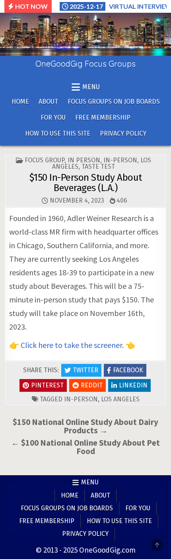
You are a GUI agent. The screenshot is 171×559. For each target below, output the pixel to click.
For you (53, 117)
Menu (90, 482)
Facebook (128, 370)
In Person (84, 160)
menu (91, 87)
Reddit (92, 385)
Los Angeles (120, 399)
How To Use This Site (57, 133)
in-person (81, 399)
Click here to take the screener (71, 345)
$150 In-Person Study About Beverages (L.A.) (85, 183)
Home (20, 101)
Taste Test (98, 166)
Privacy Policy (123, 133)
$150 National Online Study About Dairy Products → (85, 426)
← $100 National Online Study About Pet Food (85, 446)
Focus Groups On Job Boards (114, 101)
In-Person (120, 160)
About (48, 101)
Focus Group (44, 160)
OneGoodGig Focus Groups (85, 64)
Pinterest (47, 385)
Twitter (85, 370)
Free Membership (102, 117)
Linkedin (133, 385)
